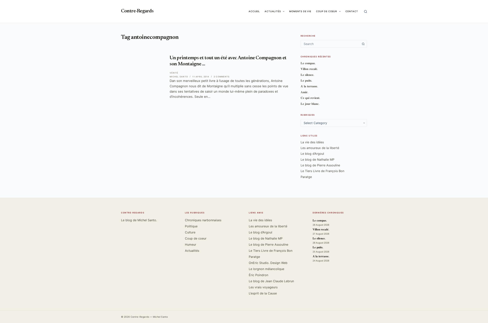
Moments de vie (300, 11)
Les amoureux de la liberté (320, 148)
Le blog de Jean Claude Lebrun (271, 281)
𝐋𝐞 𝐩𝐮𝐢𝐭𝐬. (306, 80)
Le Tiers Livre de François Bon (322, 171)
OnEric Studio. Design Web (268, 263)
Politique (191, 226)
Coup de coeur (326, 11)
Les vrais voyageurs (263, 287)
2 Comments (222, 76)
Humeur (190, 244)
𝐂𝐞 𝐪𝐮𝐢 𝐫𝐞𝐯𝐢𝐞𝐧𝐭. (310, 98)
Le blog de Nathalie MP (317, 159)
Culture (190, 232)
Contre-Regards (137, 11)
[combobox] (330, 44)
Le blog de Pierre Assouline (320, 165)
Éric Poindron (258, 275)
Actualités (273, 11)
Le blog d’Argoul (312, 153)
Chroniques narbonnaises (203, 220)
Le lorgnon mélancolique (266, 269)
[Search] (365, 11)
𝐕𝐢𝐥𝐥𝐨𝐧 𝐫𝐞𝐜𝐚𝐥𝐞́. (309, 69)
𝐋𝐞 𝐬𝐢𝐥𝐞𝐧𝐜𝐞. (307, 75)
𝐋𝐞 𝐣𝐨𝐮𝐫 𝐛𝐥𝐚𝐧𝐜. (310, 104)
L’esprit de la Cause (263, 293)
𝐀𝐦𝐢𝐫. (304, 92)
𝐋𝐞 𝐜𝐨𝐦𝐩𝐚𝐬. (308, 63)
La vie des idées (312, 142)
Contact (351, 11)
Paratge (306, 177)
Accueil (254, 11)
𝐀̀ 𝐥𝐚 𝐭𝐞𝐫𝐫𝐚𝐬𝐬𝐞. (309, 86)
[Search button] (363, 43)
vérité (174, 73)
